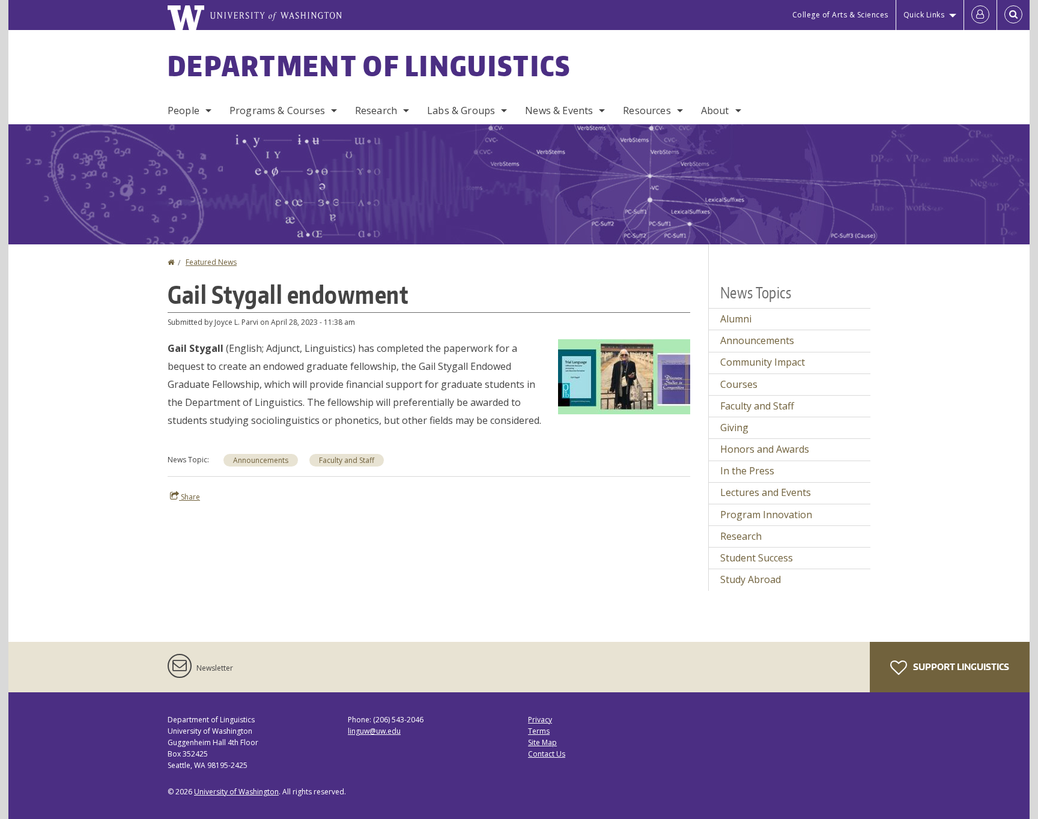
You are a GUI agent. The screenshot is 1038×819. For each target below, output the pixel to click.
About (715, 110)
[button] (624, 375)
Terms (539, 731)
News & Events (559, 110)
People (183, 110)
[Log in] (980, 15)
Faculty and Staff (346, 460)
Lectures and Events (765, 492)
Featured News (211, 262)
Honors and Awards (764, 449)
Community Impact (762, 362)
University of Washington (236, 792)
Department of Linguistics (369, 65)
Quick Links (924, 15)
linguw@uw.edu (374, 731)
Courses (738, 384)
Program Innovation (766, 514)
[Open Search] (1013, 15)
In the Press (747, 470)
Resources (646, 110)
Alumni (735, 318)
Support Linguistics (960, 667)
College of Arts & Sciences (840, 15)
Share (189, 497)
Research (376, 110)
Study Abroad (750, 579)
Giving (734, 427)
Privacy (540, 720)
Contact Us (546, 754)
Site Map (542, 742)
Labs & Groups (461, 110)
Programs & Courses (277, 110)
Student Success (756, 557)
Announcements (260, 460)
